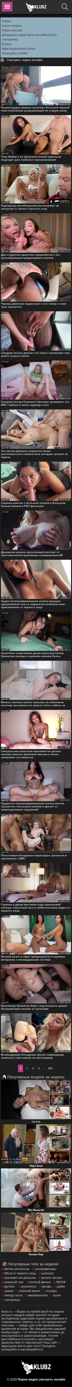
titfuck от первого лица (20, 1273)
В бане (7, 44)
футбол (9, 1286)
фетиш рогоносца (16, 1269)
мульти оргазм (51, 1277)
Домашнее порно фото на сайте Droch (29, 35)
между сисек (13, 1295)
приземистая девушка (20, 1277)
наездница (12, 1299)
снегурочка (10, 39)
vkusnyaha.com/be (14, 53)
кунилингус (28, 1286)
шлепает (47, 1273)
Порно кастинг (12, 30)
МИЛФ (60, 1282)
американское (38, 1295)
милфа (46, 1286)
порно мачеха (12, 25)
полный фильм (40, 1282)
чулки (57, 1295)
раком (9, 1291)
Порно (6, 21)
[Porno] (36, 7)
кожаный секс (14, 1282)
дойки (61, 1286)
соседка (51, 1291)
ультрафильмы (45, 1269)
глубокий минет (29, 1291)
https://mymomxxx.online (18, 48)
